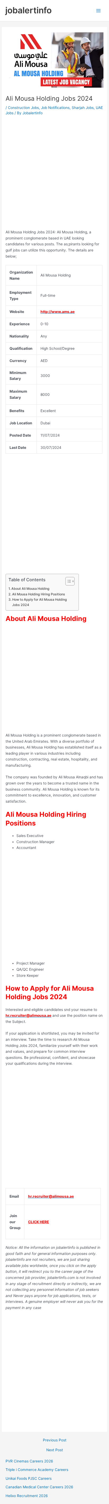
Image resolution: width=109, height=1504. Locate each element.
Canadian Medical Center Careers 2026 (39, 1487)
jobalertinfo (28, 10)
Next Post (54, 1450)
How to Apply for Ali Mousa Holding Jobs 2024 (39, 602)
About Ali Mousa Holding (30, 589)
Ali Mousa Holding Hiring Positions (38, 594)
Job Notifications (55, 107)
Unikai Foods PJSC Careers (29, 1478)
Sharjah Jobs (83, 107)
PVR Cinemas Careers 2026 (29, 1461)
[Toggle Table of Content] (67, 581)
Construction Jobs (23, 107)
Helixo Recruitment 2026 (27, 1496)
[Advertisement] (54, 174)
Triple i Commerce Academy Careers (37, 1470)
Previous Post (54, 1440)
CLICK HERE (38, 1222)
